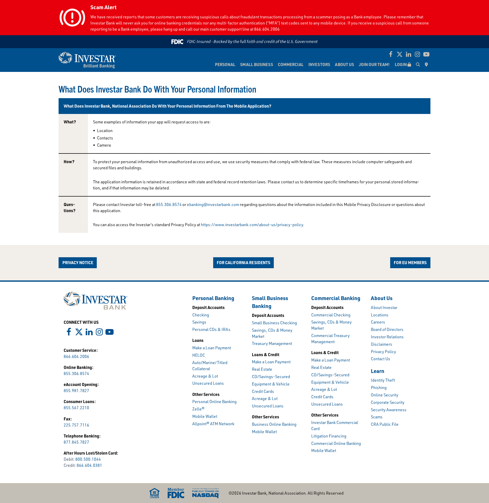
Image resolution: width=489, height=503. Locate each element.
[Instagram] (417, 54)
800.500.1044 (88, 459)
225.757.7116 (76, 425)
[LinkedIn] (408, 54)
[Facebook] (391, 54)
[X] (400, 54)
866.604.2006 (76, 356)
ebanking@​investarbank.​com (213, 204)
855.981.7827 (76, 390)
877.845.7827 (76, 442)
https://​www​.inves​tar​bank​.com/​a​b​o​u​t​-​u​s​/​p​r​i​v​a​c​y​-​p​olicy (252, 224)
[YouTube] (426, 54)
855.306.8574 (76, 373)
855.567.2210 (76, 407)
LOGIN (401, 64)
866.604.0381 (89, 465)
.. (169, 204)
